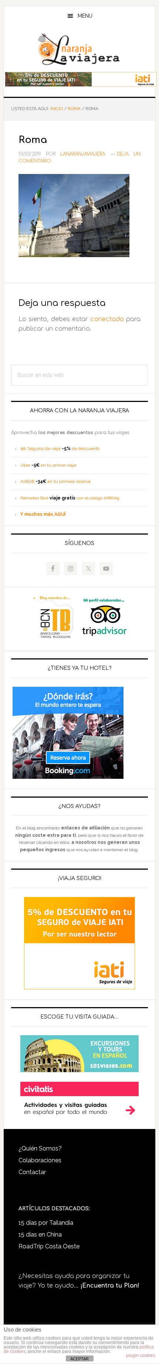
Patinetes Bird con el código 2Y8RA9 (69, 498)
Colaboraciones (39, 1160)
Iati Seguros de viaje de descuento (59, 448)
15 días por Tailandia (45, 1222)
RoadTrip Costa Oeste (49, 1246)
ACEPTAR (79, 1359)
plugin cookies (140, 1355)
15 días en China (40, 1234)
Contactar (32, 1172)
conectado (107, 319)
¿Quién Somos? (40, 1148)
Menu (85, 16)
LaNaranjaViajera (80, 49)
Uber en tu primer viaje (48, 465)
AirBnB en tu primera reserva (55, 481)
